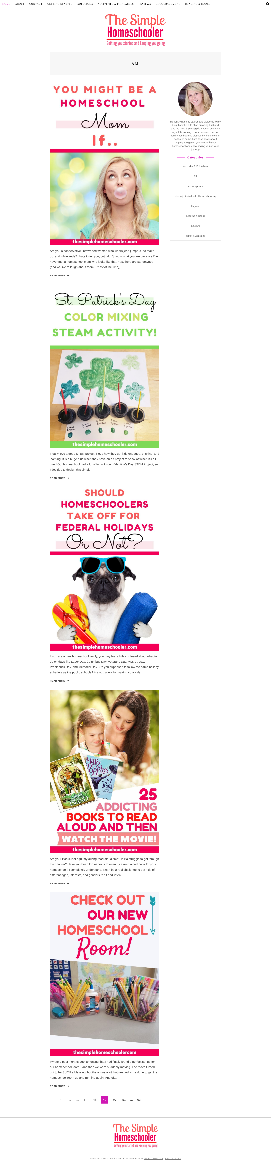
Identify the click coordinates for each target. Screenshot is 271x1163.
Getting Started (60, 3)
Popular (195, 205)
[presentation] (104, 163)
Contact (36, 3)
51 (124, 1099)
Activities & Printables (116, 3)
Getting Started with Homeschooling (195, 195)
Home (6, 3)
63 (139, 1099)
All (195, 176)
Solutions (85, 3)
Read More (59, 275)
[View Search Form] (267, 4)
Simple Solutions (195, 235)
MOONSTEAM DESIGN (153, 1159)
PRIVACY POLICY (173, 1159)
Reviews (145, 3)
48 (95, 1099)
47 (85, 1099)
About (20, 3)
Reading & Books (197, 3)
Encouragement (168, 3)
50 (114, 1099)
